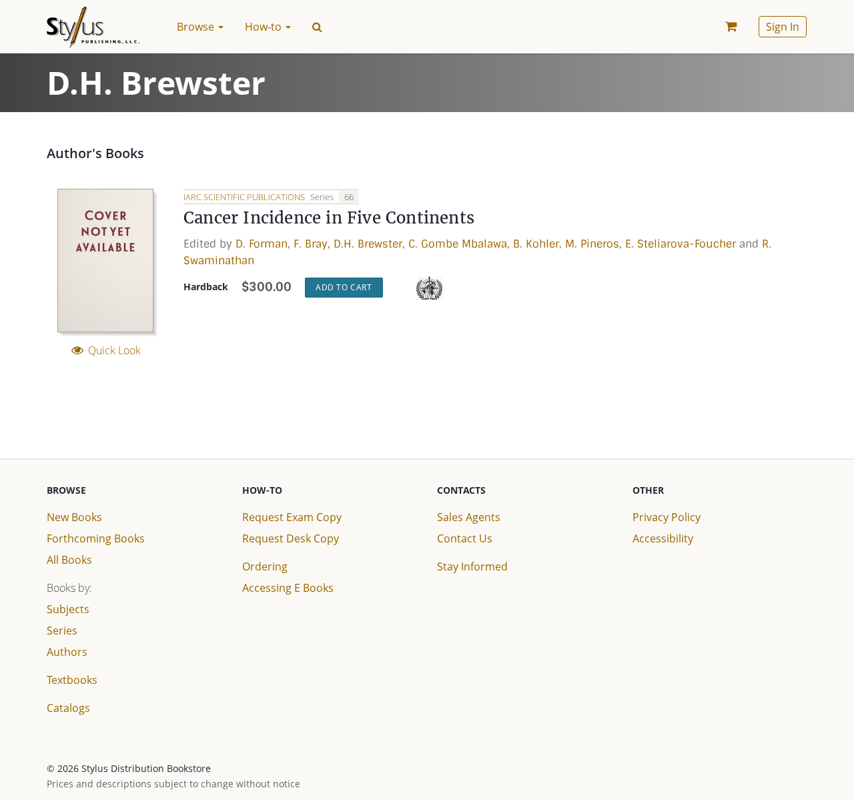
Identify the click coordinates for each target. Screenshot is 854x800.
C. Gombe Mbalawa (457, 244)
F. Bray (311, 244)
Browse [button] (197, 26)
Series (62, 630)
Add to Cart (344, 287)
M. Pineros (592, 244)
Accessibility (662, 538)
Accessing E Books (288, 587)
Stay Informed (472, 566)
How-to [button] (264, 26)
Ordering (265, 566)
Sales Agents (468, 517)
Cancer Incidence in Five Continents (328, 218)
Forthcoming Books (96, 538)
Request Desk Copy (290, 538)
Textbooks (72, 680)
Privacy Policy (666, 517)
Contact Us (464, 538)
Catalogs (68, 708)
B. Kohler (536, 244)
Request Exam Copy (292, 517)
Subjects (68, 609)
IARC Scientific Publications (245, 197)
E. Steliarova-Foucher (680, 244)
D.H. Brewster (368, 244)
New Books (74, 517)
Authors (67, 652)
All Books (69, 559)
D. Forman (262, 244)
